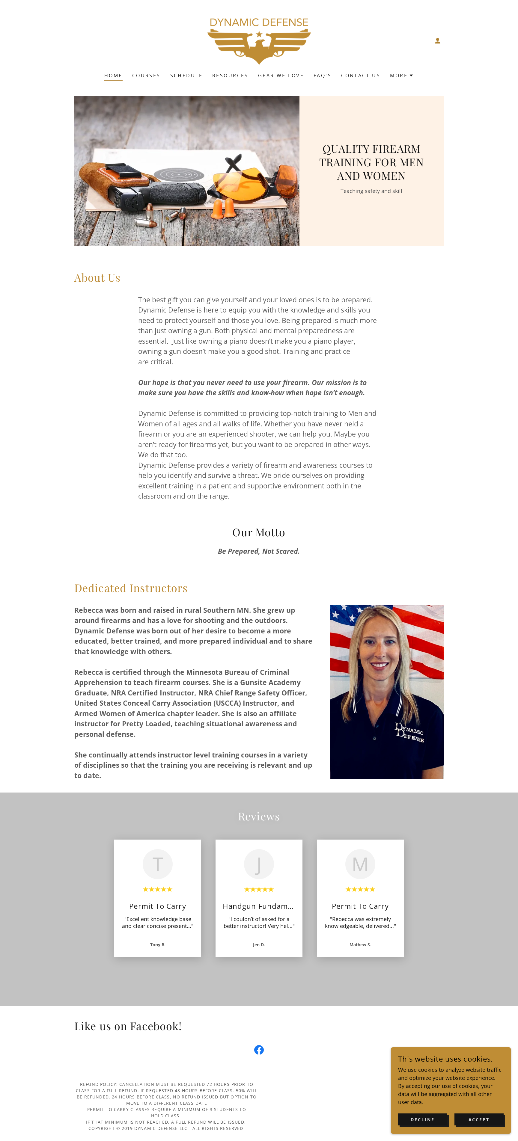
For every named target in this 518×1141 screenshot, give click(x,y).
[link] (259, 40)
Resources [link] (230, 75)
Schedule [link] (186, 75)
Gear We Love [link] (281, 75)
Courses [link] (146, 75)
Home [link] (113, 75)
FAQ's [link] (323, 75)
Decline (423, 1119)
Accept (479, 1119)
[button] (438, 41)
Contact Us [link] (360, 75)
